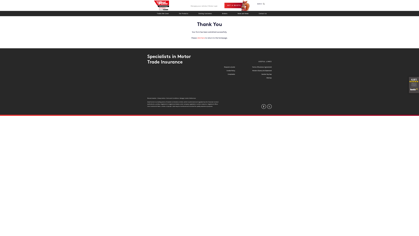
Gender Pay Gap (266, 74)
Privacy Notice (161, 98)
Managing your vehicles (199, 6)
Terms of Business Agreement (262, 67)
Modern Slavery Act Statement (262, 71)
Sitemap (269, 78)
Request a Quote (229, 67)
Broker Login (213, 6)
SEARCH (259, 4)
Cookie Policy (231, 71)
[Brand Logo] (161, 5)
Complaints (231, 74)
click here (201, 38)
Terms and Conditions (172, 98)
